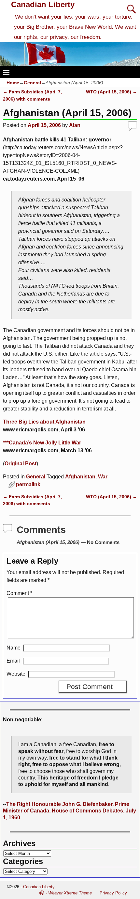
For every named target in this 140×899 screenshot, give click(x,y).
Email (13, 661)
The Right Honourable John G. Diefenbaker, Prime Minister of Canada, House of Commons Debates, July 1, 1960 (69, 810)
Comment (19, 593)
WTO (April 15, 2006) (111, 91)
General (32, 82)
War (102, 476)
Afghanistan (80, 476)
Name (14, 647)
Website (16, 674)
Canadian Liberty (43, 4)
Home (13, 82)
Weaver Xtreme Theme (70, 893)
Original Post (20, 463)
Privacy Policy (113, 893)
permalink (28, 484)
